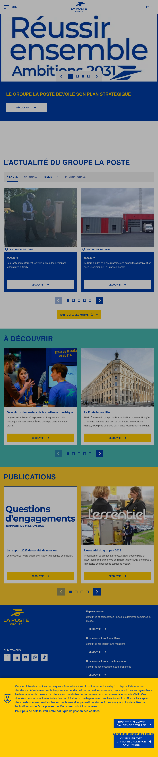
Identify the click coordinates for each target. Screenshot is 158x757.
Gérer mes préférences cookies (133, 733)
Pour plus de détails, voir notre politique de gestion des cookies (57, 711)
